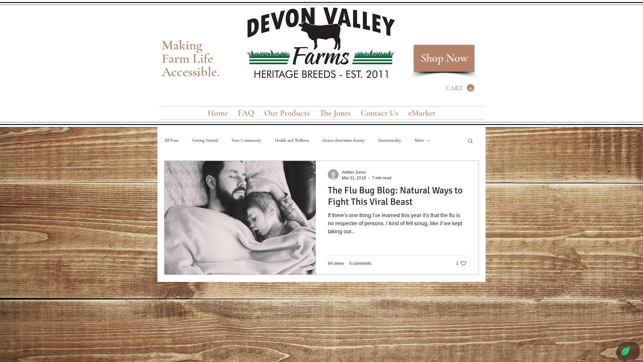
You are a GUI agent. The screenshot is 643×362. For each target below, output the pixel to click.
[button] (460, 88)
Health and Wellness (292, 140)
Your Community (246, 140)
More (419, 140)
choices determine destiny (343, 140)
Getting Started (205, 140)
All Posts (171, 140)
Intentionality (389, 140)
